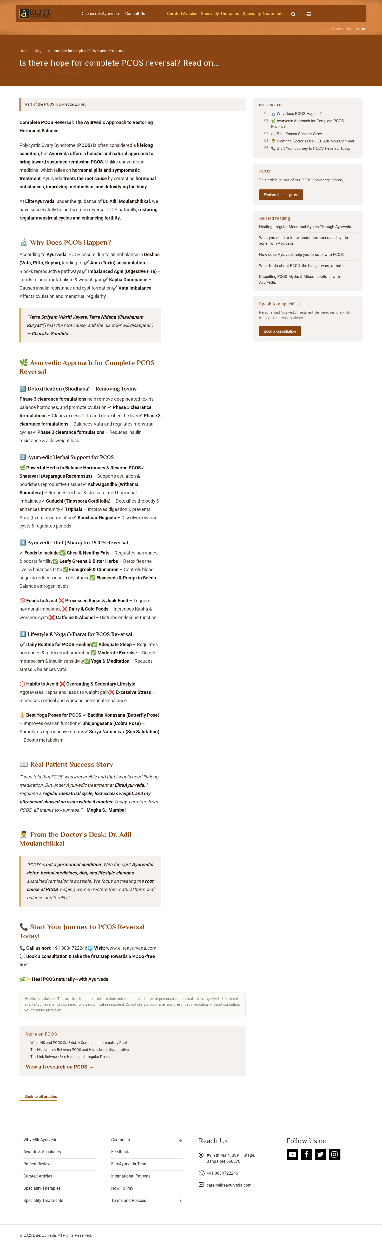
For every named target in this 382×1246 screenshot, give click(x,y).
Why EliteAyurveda (40, 1139)
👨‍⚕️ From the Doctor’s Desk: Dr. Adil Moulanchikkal (312, 141)
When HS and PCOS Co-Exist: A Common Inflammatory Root (78, 1042)
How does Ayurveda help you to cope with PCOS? (302, 254)
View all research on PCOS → (60, 1067)
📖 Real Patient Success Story (296, 133)
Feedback (120, 1151)
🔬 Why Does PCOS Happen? (296, 113)
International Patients (130, 1176)
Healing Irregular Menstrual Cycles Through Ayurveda (305, 226)
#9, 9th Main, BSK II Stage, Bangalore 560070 (231, 1158)
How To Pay (122, 1188)
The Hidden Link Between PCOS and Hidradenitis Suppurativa (79, 1050)
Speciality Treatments (263, 13)
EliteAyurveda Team (129, 1163)
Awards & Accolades (42, 1151)
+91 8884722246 (222, 1173)
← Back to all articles (38, 1096)
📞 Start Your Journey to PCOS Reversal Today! (311, 148)
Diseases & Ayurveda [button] (100, 13)
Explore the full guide (281, 194)
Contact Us (356, 29)
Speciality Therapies (220, 13)
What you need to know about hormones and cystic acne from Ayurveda (303, 241)
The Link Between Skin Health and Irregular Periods (71, 1057)
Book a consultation (280, 331)
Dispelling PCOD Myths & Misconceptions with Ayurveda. (299, 280)
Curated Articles (182, 13)
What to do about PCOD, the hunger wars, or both (301, 265)
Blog (38, 51)
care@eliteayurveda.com (229, 1185)
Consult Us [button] (135, 13)
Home (337, 29)
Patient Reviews (37, 1163)
